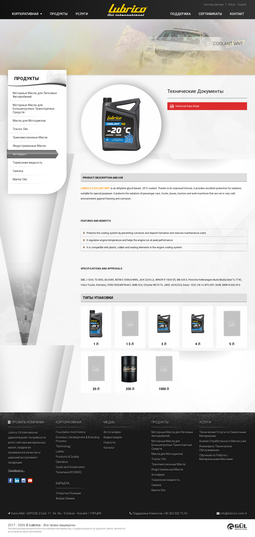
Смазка (18, 171)
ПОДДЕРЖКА (180, 14)
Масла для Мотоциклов (29, 120)
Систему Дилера (214, 4)
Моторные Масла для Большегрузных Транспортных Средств (33, 108)
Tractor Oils (20, 129)
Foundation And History (71, 432)
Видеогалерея (113, 437)
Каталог (109, 447)
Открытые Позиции (68, 493)
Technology (63, 446)
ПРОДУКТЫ (59, 14)
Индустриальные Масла (29, 146)
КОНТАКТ (237, 14)
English (242, 4)
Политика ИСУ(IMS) (68, 472)
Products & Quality (67, 456)
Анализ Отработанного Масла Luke (222, 441)
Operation (62, 462)
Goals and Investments (70, 467)
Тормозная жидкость (27, 162)
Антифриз (19, 154)
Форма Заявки (65, 498)
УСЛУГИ (82, 14)
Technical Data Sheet (187, 106)
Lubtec (60, 451)
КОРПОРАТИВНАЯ (25, 14)
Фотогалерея (112, 432)
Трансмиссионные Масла (30, 137)
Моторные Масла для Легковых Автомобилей (35, 94)
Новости (109, 442)
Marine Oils (20, 179)
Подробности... (16, 470)
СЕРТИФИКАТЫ (210, 14)
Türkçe (231, 4)
